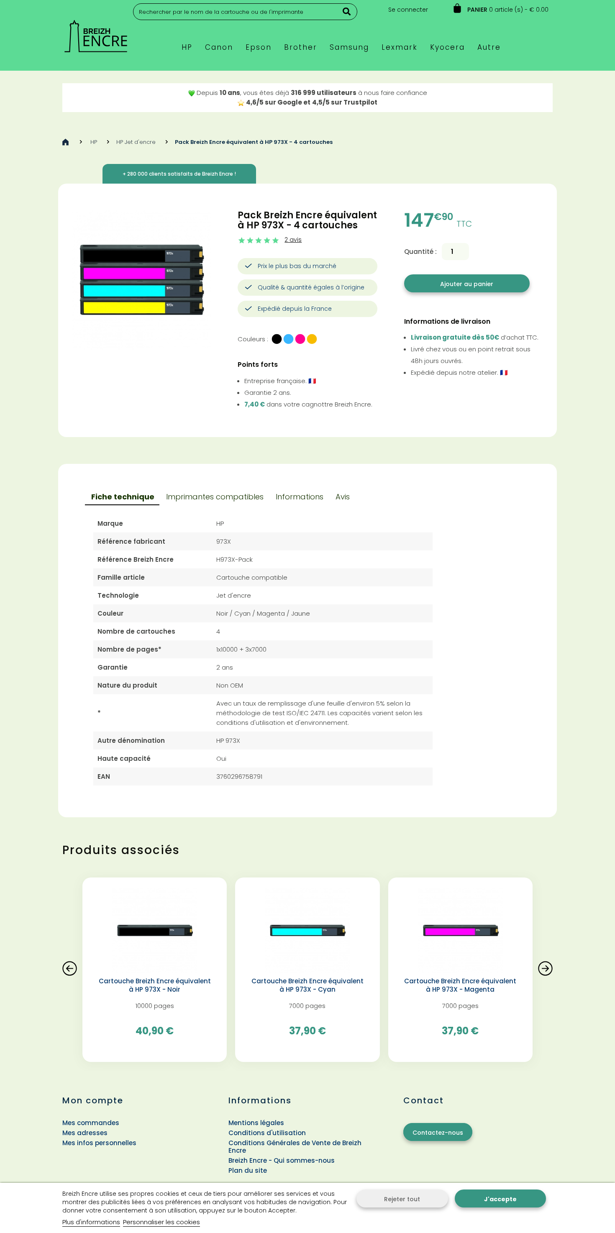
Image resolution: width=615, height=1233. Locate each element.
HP (93, 142)
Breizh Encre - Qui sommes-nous (281, 1160)
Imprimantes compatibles (215, 496)
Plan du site (247, 1170)
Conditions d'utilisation (267, 1132)
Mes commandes (90, 1122)
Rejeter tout (402, 1199)
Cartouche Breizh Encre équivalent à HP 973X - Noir (155, 985)
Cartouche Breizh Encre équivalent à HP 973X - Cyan (307, 985)
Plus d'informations (91, 1222)
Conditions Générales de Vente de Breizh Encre (294, 1146)
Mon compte (92, 1100)
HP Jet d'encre (136, 142)
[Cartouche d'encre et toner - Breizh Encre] (95, 32)
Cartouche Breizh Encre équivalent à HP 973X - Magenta (460, 985)
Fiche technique (122, 496)
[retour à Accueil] (65, 142)
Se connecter (408, 9)
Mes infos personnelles (99, 1142)
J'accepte (500, 1199)
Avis (343, 496)
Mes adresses (85, 1132)
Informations (299, 496)
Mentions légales (256, 1122)
